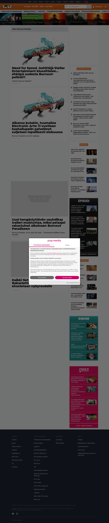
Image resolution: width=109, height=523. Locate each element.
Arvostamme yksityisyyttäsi (42, 245)
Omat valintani (42, 277)
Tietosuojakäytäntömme (72, 282)
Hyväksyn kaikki (67, 277)
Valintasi (67, 245)
